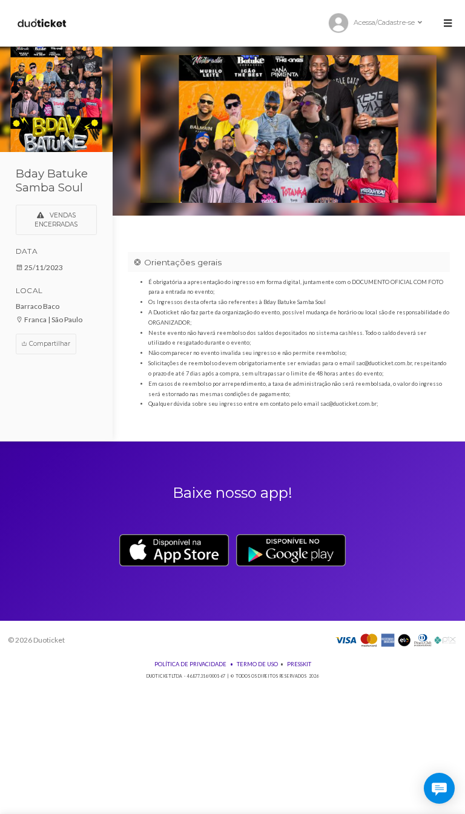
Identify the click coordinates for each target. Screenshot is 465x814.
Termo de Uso (257, 664)
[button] (447, 23)
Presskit (299, 664)
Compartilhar (48, 344)
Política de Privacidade (190, 664)
